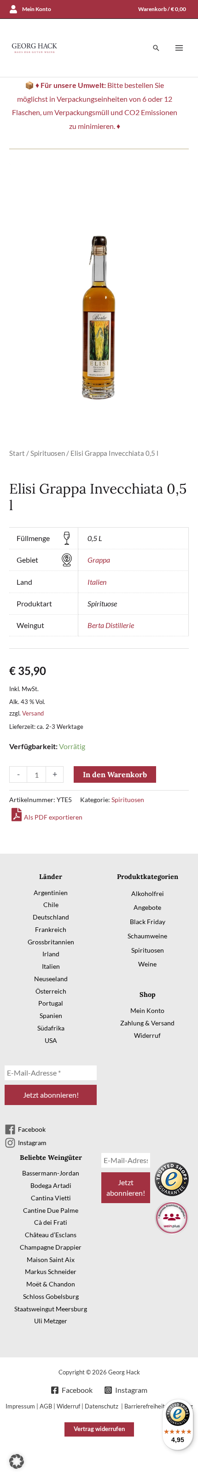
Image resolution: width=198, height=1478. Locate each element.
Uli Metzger (50, 1321)
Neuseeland (51, 979)
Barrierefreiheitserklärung (158, 1406)
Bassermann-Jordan (50, 1173)
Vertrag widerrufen (99, 1428)
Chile (50, 904)
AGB (46, 1406)
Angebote (147, 907)
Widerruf (147, 1035)
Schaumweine (147, 936)
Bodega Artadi (50, 1185)
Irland (50, 954)
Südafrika (50, 1028)
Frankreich (50, 929)
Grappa (98, 559)
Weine (147, 964)
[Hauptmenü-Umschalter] (179, 48)
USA (51, 1040)
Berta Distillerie (110, 625)
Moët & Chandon (50, 1284)
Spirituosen (47, 453)
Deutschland (51, 917)
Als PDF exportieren (53, 817)
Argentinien (51, 892)
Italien (96, 581)
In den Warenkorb (115, 774)
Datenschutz (102, 1406)
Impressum (20, 1406)
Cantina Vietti (51, 1198)
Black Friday (147, 921)
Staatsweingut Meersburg (50, 1309)
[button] (156, 48)
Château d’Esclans (50, 1235)
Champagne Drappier (51, 1247)
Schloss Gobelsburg (51, 1296)
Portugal (50, 1003)
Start (17, 453)
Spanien (51, 1015)
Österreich (50, 991)
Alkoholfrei (147, 893)
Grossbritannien (51, 942)
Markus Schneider (50, 1271)
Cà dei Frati (50, 1222)
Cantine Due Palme (50, 1210)
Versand (33, 713)
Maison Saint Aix (51, 1259)
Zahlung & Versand (147, 1023)
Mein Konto (147, 1010)
